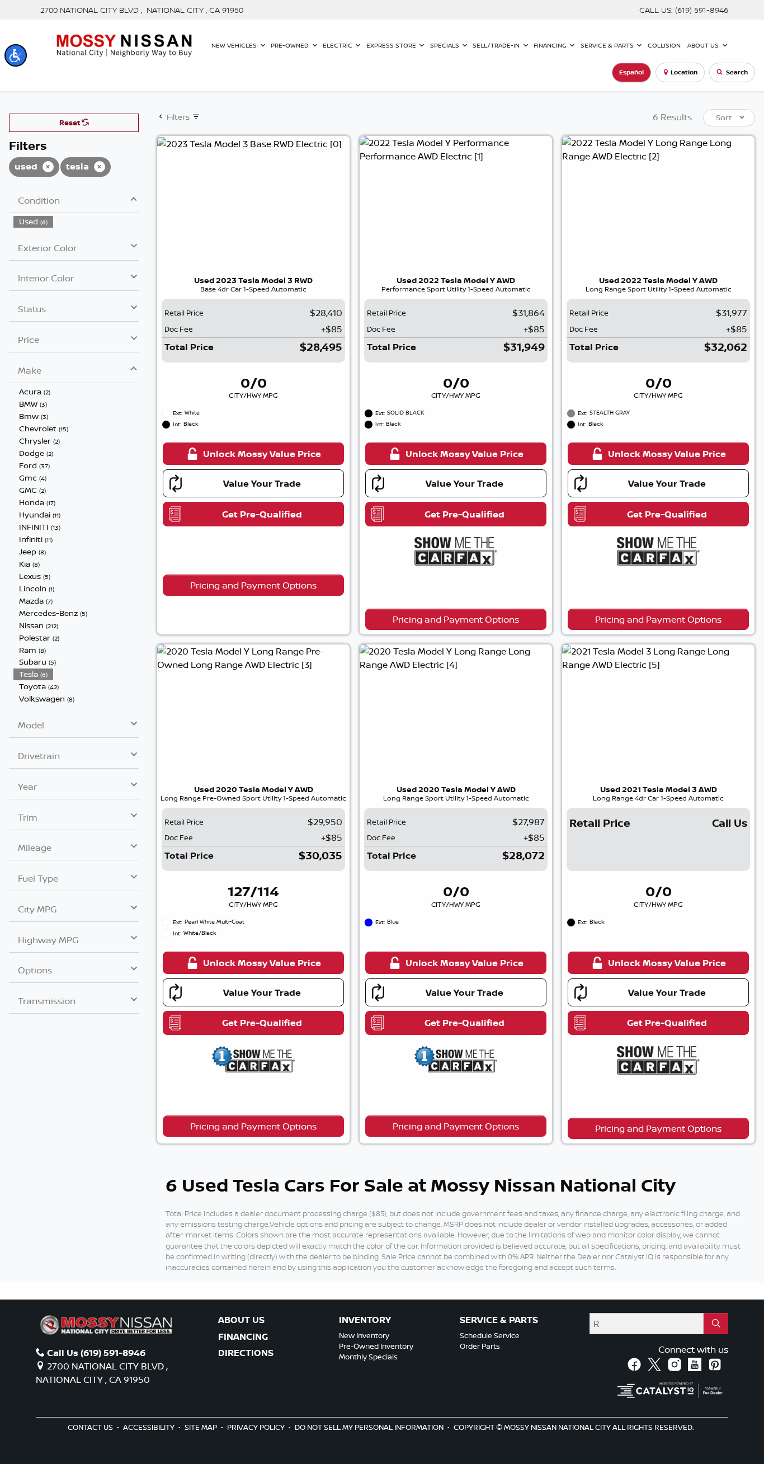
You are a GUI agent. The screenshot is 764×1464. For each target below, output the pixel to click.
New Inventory (364, 1335)
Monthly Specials (368, 1357)
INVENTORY (365, 1320)
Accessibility (149, 1427)
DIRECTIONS (245, 1353)
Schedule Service (490, 1335)
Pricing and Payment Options (253, 585)
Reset (70, 122)
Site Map (202, 1427)
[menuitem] (76, 221)
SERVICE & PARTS (499, 1320)
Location (684, 72)
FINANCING (243, 1337)
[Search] (716, 1323)
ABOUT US (241, 1320)
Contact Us (91, 1427)
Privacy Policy (256, 1427)
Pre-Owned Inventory (376, 1346)
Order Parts (480, 1346)
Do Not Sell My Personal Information (370, 1427)
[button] (15, 55)
